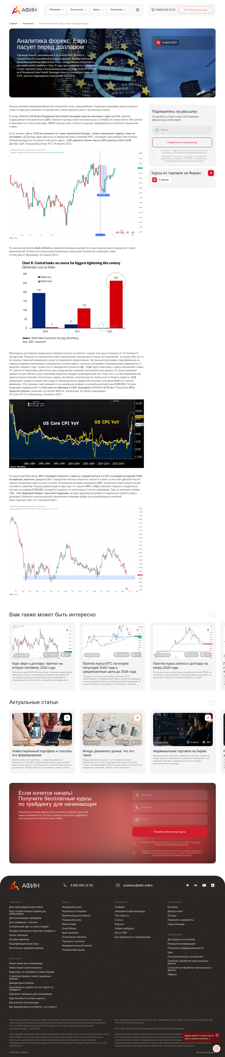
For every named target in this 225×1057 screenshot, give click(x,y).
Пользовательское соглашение (185, 956)
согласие (166, 152)
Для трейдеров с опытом (23, 922)
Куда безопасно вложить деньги (27, 998)
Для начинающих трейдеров (25, 918)
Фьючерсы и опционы (74, 911)
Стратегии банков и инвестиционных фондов (30, 977)
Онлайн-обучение (19, 939)
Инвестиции (69, 924)
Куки (170, 952)
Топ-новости (122, 915)
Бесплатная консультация (24, 1002)
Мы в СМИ (121, 932)
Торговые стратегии (73, 941)
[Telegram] (187, 885)
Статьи (119, 920)
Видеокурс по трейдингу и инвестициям (31, 972)
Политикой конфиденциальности (190, 152)
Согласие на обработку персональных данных (189, 968)
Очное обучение (18, 935)
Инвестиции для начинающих (26, 963)
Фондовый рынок (72, 907)
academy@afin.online (138, 885)
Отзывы (172, 915)
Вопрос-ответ (175, 911)
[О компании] (138, 10)
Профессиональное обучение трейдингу (32, 931)
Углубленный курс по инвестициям (29, 926)
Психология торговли (74, 937)
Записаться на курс (197, 10)
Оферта (172, 974)
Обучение (54, 9)
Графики (120, 907)
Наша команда (176, 924)
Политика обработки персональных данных (188, 962)
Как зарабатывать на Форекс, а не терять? (33, 1007)
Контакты (173, 907)
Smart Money (69, 928)
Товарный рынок (71, 920)
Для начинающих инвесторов (26, 907)
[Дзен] (213, 885)
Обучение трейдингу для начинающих (30, 994)
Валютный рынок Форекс (76, 915)
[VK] (196, 885)
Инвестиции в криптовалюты (25, 967)
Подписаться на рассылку (182, 142)
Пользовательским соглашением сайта (184, 160)
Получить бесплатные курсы (170, 831)
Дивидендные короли (21, 983)
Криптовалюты (70, 932)
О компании (174, 902)
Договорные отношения (181, 939)
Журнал (119, 924)
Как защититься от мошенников (132, 937)
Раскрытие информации (181, 943)
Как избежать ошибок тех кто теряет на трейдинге (31, 988)
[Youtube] (204, 885)
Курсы (96, 9)
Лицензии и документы (181, 920)
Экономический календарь (130, 911)
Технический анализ (73, 950)
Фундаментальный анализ (77, 945)
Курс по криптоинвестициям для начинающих (27, 912)
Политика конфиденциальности (186, 948)
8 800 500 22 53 (82, 885)
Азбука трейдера (124, 928)
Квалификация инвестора (24, 943)
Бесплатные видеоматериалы (26, 948)
